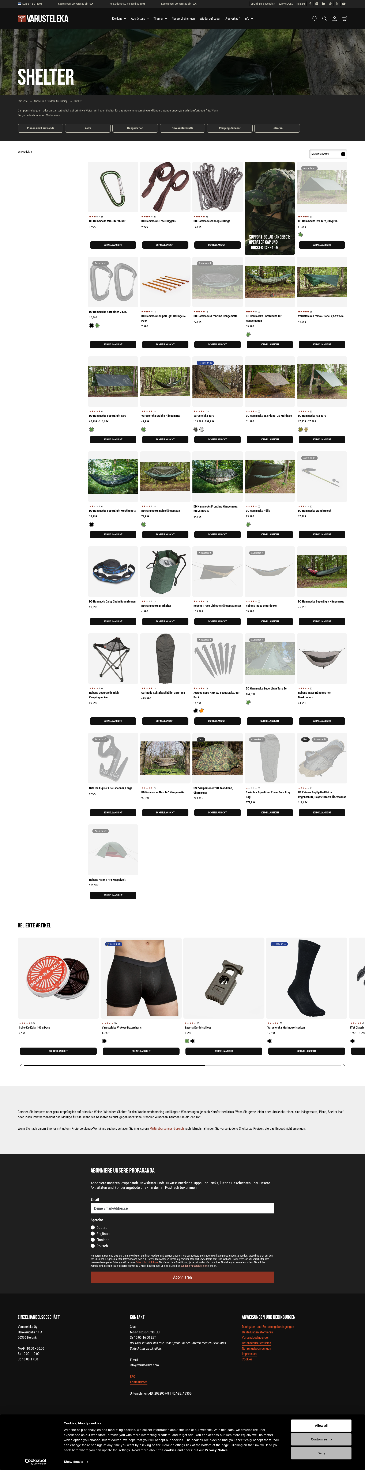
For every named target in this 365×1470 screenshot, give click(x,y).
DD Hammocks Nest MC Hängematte (162, 792)
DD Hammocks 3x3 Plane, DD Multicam (269, 415)
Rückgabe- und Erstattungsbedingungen (268, 1327)
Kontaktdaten (138, 1382)
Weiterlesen (53, 115)
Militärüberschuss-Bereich (167, 1129)
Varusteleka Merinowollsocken (286, 1027)
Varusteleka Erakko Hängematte (160, 415)
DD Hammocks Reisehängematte (160, 510)
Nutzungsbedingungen (256, 1348)
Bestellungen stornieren (257, 1332)
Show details (73, 1461)
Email (95, 1199)
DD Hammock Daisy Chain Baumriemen (112, 601)
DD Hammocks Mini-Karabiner (107, 221)
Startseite (22, 101)
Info (247, 18)
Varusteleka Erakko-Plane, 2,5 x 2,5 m (320, 316)
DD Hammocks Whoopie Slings (211, 221)
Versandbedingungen (255, 1338)
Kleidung (117, 18)
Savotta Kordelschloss (198, 1027)
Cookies (247, 1359)
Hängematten (135, 128)
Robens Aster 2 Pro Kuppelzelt (107, 879)
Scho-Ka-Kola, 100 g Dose (34, 1027)
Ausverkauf (232, 18)
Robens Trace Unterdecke (261, 605)
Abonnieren (182, 1277)
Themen (158, 18)
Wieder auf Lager (210, 18)
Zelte (88, 128)
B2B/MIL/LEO (286, 3)
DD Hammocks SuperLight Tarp (107, 415)
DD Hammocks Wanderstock (314, 510)
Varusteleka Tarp (203, 415)
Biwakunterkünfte (182, 128)
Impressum (249, 1354)
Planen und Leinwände (40, 128)
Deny (321, 1453)
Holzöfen (277, 128)
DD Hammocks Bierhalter (156, 605)
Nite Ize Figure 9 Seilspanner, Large (110, 788)
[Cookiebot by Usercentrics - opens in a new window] (35, 1462)
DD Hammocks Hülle (258, 510)
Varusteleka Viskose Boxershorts (122, 1027)
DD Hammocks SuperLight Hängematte (321, 601)
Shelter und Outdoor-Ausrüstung (51, 101)
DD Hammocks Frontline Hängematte (215, 316)
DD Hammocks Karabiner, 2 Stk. (108, 312)
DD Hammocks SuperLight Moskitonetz (112, 510)
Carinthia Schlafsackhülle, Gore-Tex (163, 692)
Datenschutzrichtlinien (256, 1343)
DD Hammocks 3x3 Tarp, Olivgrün (318, 221)
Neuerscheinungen (183, 18)
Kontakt (301, 3)
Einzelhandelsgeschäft (263, 3)
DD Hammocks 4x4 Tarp (312, 415)
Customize (319, 1439)
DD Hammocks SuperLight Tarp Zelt (267, 688)
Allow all (321, 1425)
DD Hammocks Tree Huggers (158, 221)
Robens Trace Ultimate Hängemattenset (217, 605)
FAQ (132, 1377)
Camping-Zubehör (230, 128)
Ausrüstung (138, 18)
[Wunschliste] (314, 18)
